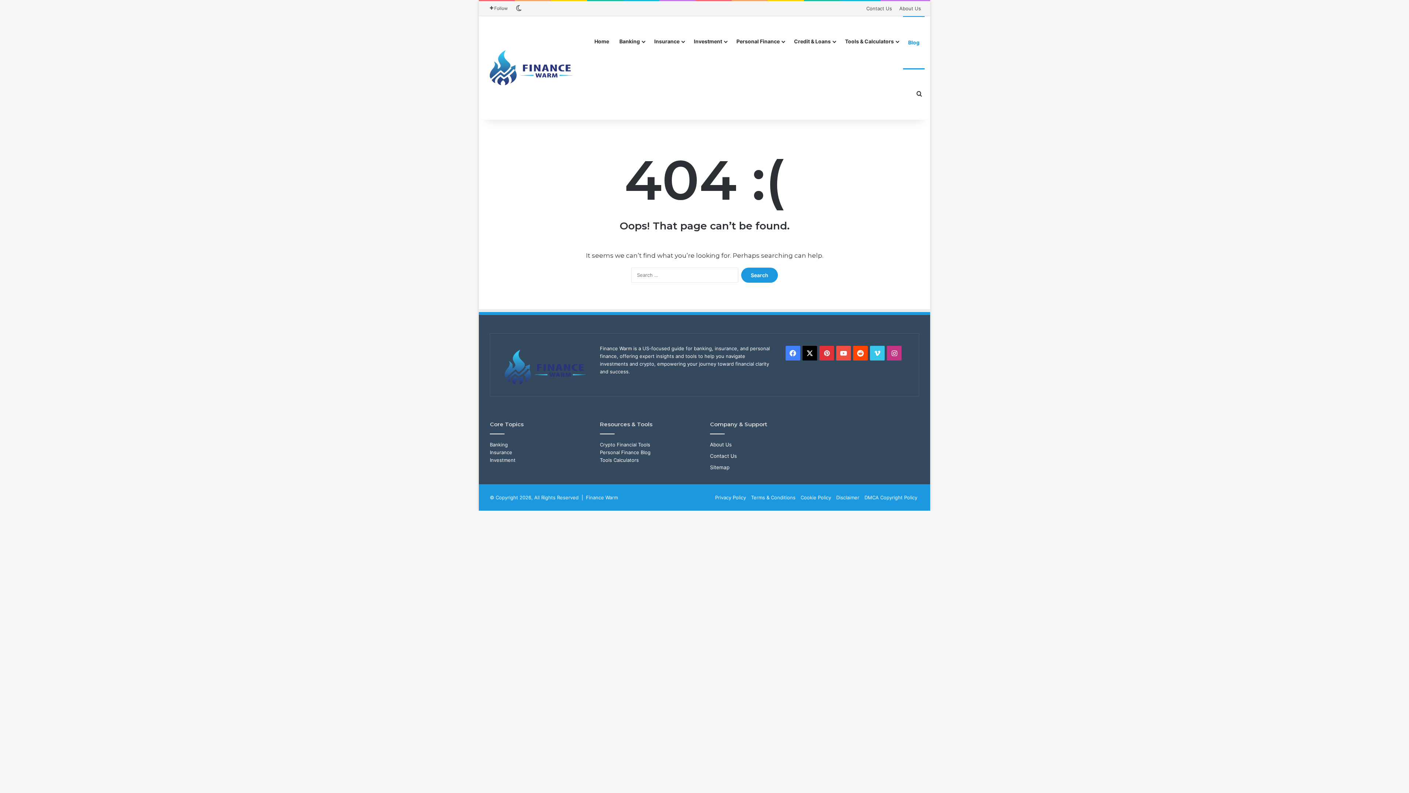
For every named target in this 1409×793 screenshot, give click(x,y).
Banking (629, 41)
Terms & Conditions (773, 497)
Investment (708, 41)
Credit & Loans (812, 41)
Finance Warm (602, 497)
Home (601, 41)
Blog (914, 42)
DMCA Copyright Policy (890, 497)
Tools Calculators (619, 460)
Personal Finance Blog (625, 452)
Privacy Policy (730, 497)
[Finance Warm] (532, 68)
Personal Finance (758, 41)
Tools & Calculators (869, 41)
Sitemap (719, 467)
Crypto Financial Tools (625, 445)
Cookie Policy (816, 497)
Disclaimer (847, 497)
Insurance (667, 41)
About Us (910, 8)
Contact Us (879, 8)
